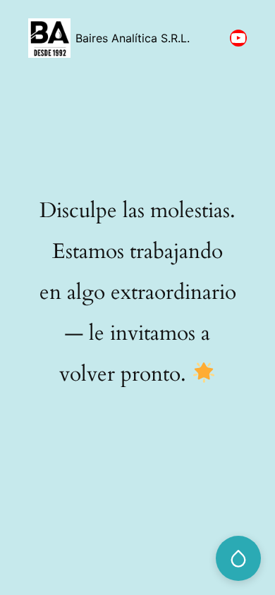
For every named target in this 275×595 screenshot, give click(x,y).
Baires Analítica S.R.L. (132, 38)
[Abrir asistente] (238, 558)
